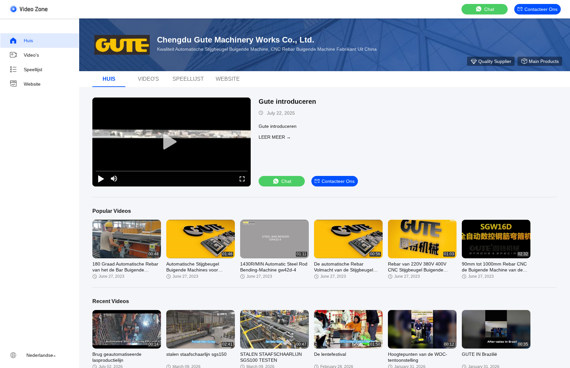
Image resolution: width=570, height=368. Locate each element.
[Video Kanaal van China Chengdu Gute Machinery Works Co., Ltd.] (28, 9)
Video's (31, 55)
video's (148, 79)
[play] (171, 142)
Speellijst (33, 69)
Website (32, 84)
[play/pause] (101, 179)
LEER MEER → (275, 137)
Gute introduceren (287, 101)
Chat (489, 9)
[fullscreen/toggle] (242, 179)
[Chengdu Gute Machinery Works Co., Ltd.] (122, 45)
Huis (28, 40)
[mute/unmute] (114, 179)
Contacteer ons (540, 9)
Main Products (544, 61)
